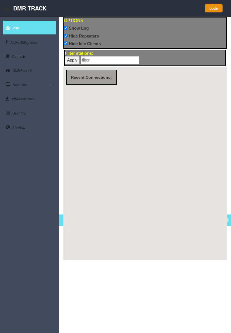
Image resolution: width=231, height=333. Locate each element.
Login (213, 8)
